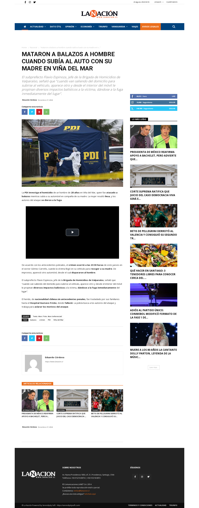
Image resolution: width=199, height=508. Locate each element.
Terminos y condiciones (140, 505)
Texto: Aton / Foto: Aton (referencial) (47, 316)
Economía (86, 26)
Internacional (29, 410)
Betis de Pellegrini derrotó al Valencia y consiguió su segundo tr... (153, 234)
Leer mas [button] (153, 367)
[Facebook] (24, 2)
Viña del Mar (58, 320)
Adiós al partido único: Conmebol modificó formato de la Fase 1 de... (153, 314)
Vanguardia (118, 26)
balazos (33, 320)
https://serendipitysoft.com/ (68, 505)
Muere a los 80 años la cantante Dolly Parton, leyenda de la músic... (153, 353)
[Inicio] (25, 26)
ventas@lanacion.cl (81, 491)
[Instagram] (29, 2)
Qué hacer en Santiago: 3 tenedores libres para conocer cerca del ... (152, 274)
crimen (42, 320)
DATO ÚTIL (55, 26)
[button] (173, 26)
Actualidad (36, 26)
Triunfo (103, 26)
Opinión (69, 26)
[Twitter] (33, 2)
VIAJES (135, 26)
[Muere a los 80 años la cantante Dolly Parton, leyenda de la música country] (153, 334)
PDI (49, 320)
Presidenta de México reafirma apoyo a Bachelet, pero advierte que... (153, 155)
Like (173, 96)
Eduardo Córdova (29, 100)
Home (24, 47)
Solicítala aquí (90, 494)
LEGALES (158, 2)
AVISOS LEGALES (150, 26)
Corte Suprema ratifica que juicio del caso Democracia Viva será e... (152, 195)
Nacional (33, 47)
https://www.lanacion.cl (54, 361)
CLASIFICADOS (171, 2)
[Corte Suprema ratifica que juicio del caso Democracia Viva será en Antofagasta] (72, 400)
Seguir (172, 102)
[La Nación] (99, 14)
